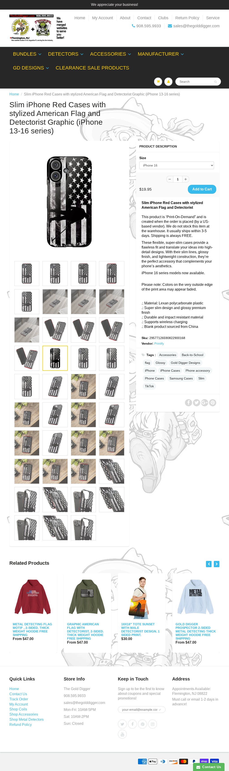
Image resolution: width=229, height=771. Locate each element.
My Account (102, 18)
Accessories (108, 54)
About (125, 18)
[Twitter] (122, 724)
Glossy (160, 362)
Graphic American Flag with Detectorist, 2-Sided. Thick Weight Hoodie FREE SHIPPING (85, 631)
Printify (159, 343)
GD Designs (28, 68)
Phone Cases (154, 378)
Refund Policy (20, 725)
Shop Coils (18, 709)
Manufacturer (158, 54)
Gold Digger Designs (185, 362)
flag (147, 362)
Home (79, 18)
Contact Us (18, 694)
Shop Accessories (23, 714)
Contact (144, 18)
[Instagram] (152, 724)
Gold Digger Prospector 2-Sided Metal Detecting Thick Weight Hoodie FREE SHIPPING (196, 631)
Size (142, 158)
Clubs (163, 18)
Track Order (18, 699)
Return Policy (187, 18)
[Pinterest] (142, 724)
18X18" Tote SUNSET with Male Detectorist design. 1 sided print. (140, 629)
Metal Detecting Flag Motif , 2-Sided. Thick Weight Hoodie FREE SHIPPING (32, 629)
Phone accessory (198, 370)
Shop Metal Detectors (26, 719)
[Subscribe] (159, 709)
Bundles (24, 54)
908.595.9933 (148, 26)
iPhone (150, 370)
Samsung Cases (181, 378)
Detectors (63, 54)
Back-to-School (192, 355)
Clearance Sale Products (92, 68)
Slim (201, 378)
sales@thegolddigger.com (196, 26)
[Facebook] (132, 724)
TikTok (149, 386)
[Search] (215, 81)
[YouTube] (122, 734)
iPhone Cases (170, 370)
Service (213, 18)
